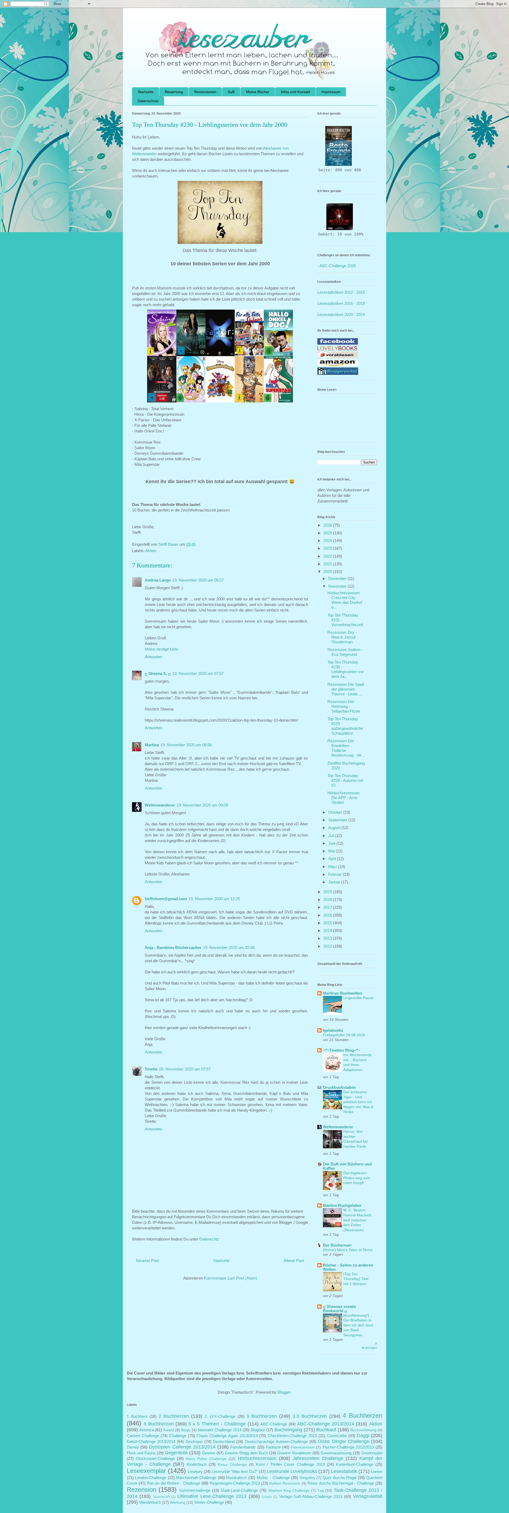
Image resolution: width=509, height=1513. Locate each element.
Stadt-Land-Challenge (239, 1490)
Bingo (186, 1430)
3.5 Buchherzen (310, 1416)
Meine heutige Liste (161, 649)
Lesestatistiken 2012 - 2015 (341, 292)
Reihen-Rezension (284, 1483)
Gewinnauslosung (336, 1453)
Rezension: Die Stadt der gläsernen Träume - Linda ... (345, 689)
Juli (331, 835)
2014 (328, 930)
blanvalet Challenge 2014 (219, 1430)
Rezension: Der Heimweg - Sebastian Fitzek (343, 706)
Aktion (150, 550)
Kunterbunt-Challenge (354, 1464)
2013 (328, 938)
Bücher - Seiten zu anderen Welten (348, 1267)
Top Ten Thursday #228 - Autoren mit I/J (345, 780)
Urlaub (267, 1497)
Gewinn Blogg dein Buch (246, 1453)
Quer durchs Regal (339, 1477)
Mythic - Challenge (273, 1477)
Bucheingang (288, 1429)
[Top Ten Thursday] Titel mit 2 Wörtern (355, 1279)
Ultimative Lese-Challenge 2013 (212, 1496)
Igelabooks (333, 1030)
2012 (328, 946)
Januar (334, 882)
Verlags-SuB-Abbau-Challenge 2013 (310, 1496)
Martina (152, 745)
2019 (328, 892)
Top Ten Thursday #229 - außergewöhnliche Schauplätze (345, 726)
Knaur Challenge (232, 1465)
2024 (328, 540)
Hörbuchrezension (257, 1458)
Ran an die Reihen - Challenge (173, 1483)
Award (168, 1430)
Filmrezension (302, 1447)
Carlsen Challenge (143, 1435)
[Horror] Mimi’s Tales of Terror (348, 1250)
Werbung (177, 1503)
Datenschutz (148, 101)
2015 (328, 923)
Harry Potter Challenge (206, 1459)
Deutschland (224, 1441)
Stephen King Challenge (289, 1491)
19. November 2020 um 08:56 (186, 745)
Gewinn (208, 1453)
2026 (328, 525)
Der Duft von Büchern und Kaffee (347, 1166)
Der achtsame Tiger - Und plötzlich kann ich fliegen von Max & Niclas (358, 1102)
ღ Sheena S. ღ (158, 673)
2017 (328, 907)
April (332, 858)
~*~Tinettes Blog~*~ (341, 1050)
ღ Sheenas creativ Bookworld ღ (339, 1308)
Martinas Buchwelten (342, 993)
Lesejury (195, 1471)
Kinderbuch (197, 1464)
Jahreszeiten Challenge (317, 1458)
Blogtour (258, 1430)
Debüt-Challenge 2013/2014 (151, 1441)
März (333, 866)
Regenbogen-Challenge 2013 (235, 1483)
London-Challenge (150, 1477)
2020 (328, 571)
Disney (133, 1447)
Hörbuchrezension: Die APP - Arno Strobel (343, 798)
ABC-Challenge (273, 1424)
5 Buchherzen (159, 1424)
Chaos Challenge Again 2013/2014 (226, 1435)
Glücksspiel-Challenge (155, 1458)
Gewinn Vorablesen (294, 1453)
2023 (328, 548)
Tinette (151, 1069)
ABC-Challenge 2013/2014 (325, 1424)
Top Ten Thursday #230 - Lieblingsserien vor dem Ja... (345, 669)
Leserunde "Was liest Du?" (234, 1471)
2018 (328, 899)
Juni (332, 843)
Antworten (153, 656)
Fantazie (273, 1447)
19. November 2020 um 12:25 (214, 898)
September (338, 820)
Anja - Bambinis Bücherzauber (173, 947)
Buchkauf (326, 1429)
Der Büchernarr (337, 1245)
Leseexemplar (146, 1470)
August (334, 827)
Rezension (141, 1489)
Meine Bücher (257, 92)
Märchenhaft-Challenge (196, 1477)
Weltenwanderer (160, 805)
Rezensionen (205, 92)
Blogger (284, 1392)
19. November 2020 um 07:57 (198, 673)
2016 (328, 915)
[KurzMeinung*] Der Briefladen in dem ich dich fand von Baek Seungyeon (358, 1325)
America (146, 1430)
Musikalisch (236, 1477)
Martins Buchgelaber (342, 1205)
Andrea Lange (158, 580)
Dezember (338, 578)
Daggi (363, 1435)
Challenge (177, 1435)
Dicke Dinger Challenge (343, 1441)
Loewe (376, 1471)
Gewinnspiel (371, 1453)
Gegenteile (176, 1452)
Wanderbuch (150, 1502)
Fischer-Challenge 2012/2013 (348, 1447)
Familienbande (243, 1447)
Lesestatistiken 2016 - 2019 (341, 303)
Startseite (145, 92)
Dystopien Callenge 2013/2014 (182, 1447)
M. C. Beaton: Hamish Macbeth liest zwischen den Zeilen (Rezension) (357, 1220)
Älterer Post (294, 1260)
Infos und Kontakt (295, 92)
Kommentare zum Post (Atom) (230, 1278)
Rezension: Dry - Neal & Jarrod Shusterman (342, 637)
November (338, 586)
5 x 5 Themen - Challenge (217, 1424)
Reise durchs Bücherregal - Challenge (341, 1483)
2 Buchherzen (174, 1416)
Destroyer (194, 1441)
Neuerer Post (147, 1260)
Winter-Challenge (209, 1502)
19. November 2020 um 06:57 (198, 580)
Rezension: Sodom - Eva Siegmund (345, 652)
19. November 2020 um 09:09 (202, 805)
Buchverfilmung (363, 1430)
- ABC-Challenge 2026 (336, 265)
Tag (320, 1491)
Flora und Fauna (141, 1453)
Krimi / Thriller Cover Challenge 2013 (290, 1464)
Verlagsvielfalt (367, 1496)
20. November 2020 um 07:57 (184, 1069)
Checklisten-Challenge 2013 (292, 1435)
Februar (335, 874)
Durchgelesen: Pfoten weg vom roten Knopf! (356, 1178)
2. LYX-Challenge (220, 1416)
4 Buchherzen (362, 1415)
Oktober (335, 812)
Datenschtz (209, 1239)
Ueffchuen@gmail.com (166, 898)
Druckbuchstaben (339, 1087)
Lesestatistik (344, 1471)
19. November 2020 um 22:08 (228, 947)
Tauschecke (161, 1497)
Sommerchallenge (194, 1490)
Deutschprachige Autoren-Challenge (276, 1441)
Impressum (331, 92)
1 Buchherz (137, 1416)
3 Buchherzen (262, 1416)
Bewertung (174, 92)
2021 (328, 564)
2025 (328, 533)
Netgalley (307, 1478)
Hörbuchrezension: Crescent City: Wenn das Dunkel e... (344, 600)
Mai (332, 851)
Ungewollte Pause (358, 998)
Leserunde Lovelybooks (292, 1471)
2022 (328, 556)
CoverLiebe (337, 1435)
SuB (231, 92)
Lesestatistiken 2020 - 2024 (341, 314)
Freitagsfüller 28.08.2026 (344, 1035)
